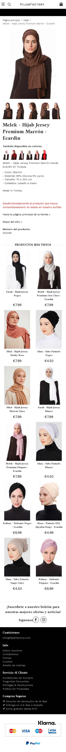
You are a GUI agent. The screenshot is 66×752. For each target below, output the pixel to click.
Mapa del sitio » (12, 221)
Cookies (7, 661)
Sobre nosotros (12, 650)
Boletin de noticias (14, 665)
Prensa (7, 657)
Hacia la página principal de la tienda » (26, 214)
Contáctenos (10, 654)
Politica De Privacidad (16, 688)
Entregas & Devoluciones (18, 685)
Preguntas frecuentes (16, 681)
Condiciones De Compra (18, 677)
